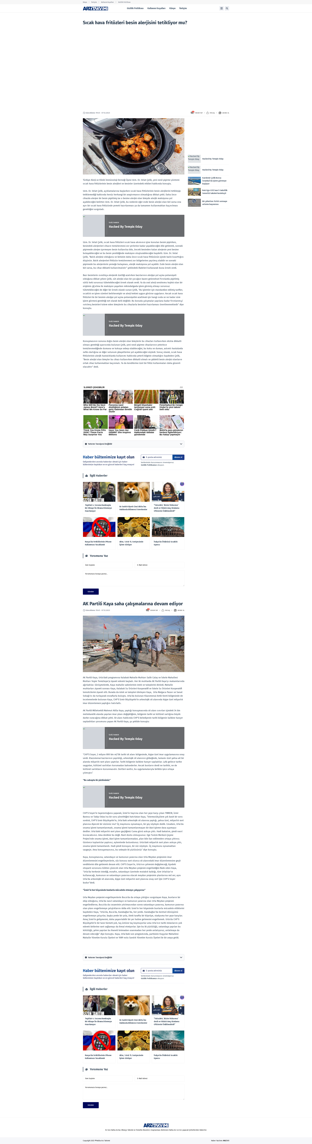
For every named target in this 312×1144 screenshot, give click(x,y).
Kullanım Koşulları (107, 2)
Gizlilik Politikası (124, 2)
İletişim (94, 2)
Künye (85, 2)
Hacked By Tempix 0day (125, 227)
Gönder (91, 591)
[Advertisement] (208, 135)
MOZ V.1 (226, 1141)
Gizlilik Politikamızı (149, 465)
